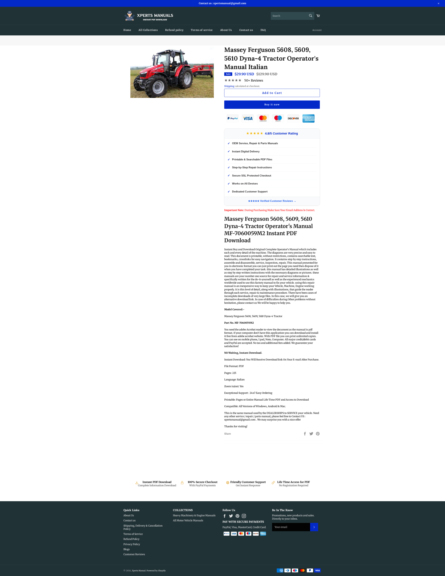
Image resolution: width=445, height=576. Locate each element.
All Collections (148, 30)
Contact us (246, 30)
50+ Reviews (253, 80)
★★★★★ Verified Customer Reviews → (272, 200)
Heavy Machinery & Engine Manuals (194, 515)
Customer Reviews (134, 554)
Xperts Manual (138, 570)
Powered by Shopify (156, 570)
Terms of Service (133, 534)
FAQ (263, 30)
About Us (226, 30)
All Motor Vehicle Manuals (188, 520)
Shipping (229, 86)
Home (127, 30)
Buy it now (272, 104)
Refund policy (174, 30)
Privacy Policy (131, 544)
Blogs (126, 549)
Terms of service (202, 30)
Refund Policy (131, 539)
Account (317, 30)
